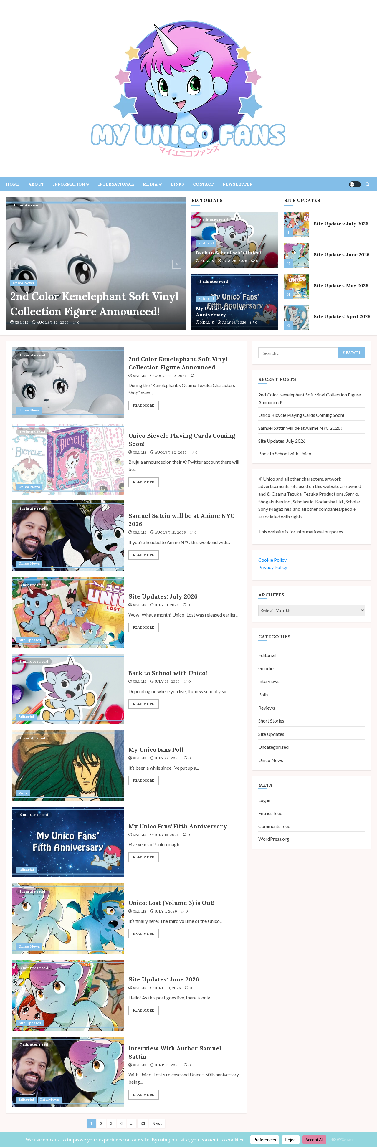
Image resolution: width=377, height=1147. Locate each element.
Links (177, 184)
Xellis (21, 322)
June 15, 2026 (167, 1065)
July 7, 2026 (166, 911)
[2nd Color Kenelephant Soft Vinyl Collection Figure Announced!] (96, 263)
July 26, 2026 (234, 260)
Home (13, 184)
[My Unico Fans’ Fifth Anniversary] (68, 842)
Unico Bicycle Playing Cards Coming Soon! (301, 415)
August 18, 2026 (170, 532)
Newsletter (237, 184)
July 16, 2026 (234, 322)
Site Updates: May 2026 (341, 285)
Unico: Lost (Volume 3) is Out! (171, 902)
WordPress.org (273, 839)
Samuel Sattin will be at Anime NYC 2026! (300, 427)
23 (142, 1123)
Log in (264, 800)
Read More (143, 405)
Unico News (23, 283)
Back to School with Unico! (228, 253)
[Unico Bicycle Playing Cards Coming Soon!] (68, 459)
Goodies (266, 668)
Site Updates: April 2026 (342, 316)
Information (69, 184)
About (36, 184)
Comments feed (274, 826)
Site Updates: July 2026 (341, 224)
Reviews (266, 707)
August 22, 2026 (53, 322)
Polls (23, 793)
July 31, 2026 (167, 605)
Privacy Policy (272, 567)
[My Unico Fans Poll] (68, 765)
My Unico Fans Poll (155, 749)
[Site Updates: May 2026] (296, 286)
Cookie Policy (272, 559)
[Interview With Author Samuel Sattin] (68, 1072)
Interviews (49, 1099)
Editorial (206, 243)
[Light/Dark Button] (355, 184)
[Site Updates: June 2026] (296, 255)
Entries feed (270, 813)
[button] (367, 184)
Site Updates (30, 640)
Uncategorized (273, 747)
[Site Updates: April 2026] (296, 317)
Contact (203, 184)
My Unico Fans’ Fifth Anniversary (220, 311)
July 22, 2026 (167, 758)
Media (150, 184)
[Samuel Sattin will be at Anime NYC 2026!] (68, 535)
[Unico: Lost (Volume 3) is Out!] (68, 918)
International (116, 184)
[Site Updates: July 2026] (296, 224)
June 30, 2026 (168, 988)
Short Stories (271, 720)
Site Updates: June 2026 (342, 254)
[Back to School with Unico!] (68, 689)
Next (157, 1123)
